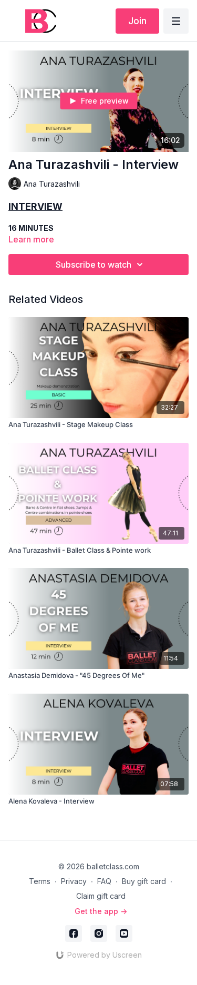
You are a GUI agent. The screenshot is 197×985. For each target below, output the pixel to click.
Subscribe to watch (93, 264)
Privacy (74, 881)
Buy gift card (144, 881)
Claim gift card (101, 895)
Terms (39, 881)
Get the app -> (101, 911)
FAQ (104, 881)
